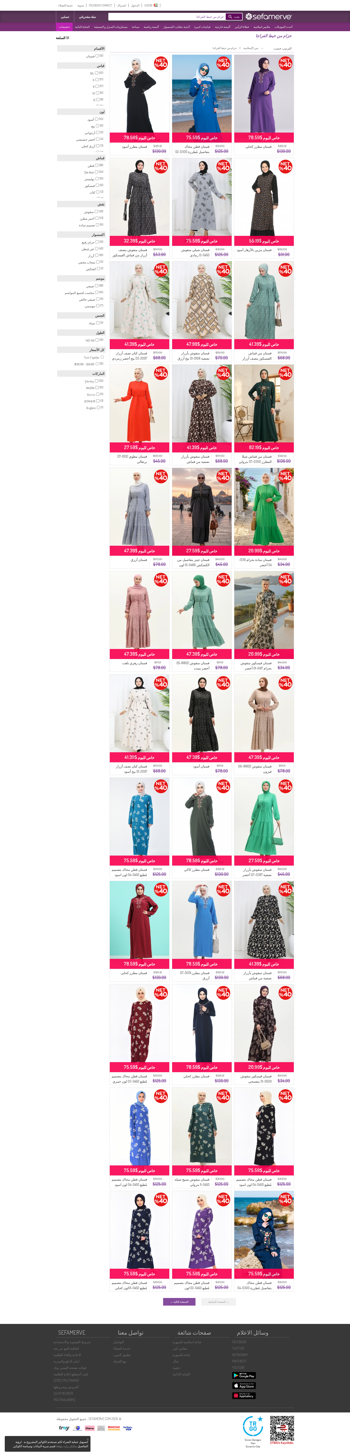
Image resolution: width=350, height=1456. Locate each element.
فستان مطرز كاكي (197, 869)
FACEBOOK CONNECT (100, 5)
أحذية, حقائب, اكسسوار (176, 27)
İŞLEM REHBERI (63, 1393)
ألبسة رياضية (151, 27)
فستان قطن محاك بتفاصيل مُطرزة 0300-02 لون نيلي (192, 151)
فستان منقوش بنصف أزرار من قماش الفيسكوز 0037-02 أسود (129, 255)
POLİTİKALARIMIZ (64, 1400)
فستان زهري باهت (134, 663)
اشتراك (121, 5)
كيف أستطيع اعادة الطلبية (71, 1374)
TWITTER (238, 1348)
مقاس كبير (180, 1348)
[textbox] (174, 16)
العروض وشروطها (66, 1387)
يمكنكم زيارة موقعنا (66, 1446)
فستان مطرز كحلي (258, 146)
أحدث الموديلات (283, 27)
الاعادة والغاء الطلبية (67, 1355)
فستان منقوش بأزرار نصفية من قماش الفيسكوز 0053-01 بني (195, 461)
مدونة (80, 5)
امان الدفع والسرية (66, 1361)
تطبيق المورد (122, 1355)
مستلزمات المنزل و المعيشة (110, 27)
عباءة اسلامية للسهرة (187, 1342)
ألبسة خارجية (222, 27)
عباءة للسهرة (181, 1355)
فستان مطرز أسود (134, 146)
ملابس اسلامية (262, 27)
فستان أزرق (139, 560)
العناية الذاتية (82, 27)
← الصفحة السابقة (218, 1301)
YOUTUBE (238, 1368)
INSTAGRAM (240, 1355)
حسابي (65, 17)
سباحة (135, 27)
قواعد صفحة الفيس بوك (70, 1368)
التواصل (118, 1342)
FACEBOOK (239, 1342)
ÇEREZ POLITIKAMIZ (66, 1380)
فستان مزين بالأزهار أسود (254, 250)
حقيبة (176, 1368)
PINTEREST (239, 1361)
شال (176, 1361)
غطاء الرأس (242, 27)
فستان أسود (201, 766)
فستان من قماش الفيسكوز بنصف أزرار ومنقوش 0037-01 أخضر (256, 358)
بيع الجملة (119, 1361)
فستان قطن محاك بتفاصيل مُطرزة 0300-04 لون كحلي (254, 1288)
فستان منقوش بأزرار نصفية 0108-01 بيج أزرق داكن (194, 358)
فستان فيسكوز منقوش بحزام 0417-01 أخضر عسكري (256, 668)
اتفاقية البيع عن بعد (66, 1348)
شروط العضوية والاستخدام (72, 1342)
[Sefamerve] (269, 16)
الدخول (135, 5)
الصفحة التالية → (179, 1301)
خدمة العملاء (65, 5)
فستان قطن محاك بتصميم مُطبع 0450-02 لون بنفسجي (192, 1288)
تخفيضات (64, 27)
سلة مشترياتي (87, 17)
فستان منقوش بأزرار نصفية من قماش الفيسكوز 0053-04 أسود (255, 978)
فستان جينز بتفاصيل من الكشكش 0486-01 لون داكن (193, 565)
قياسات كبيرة (202, 27)
